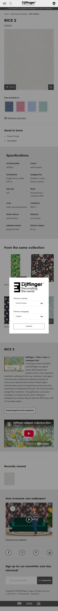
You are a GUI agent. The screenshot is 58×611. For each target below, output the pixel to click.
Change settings (9, 607)
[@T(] (4, 3)
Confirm (29, 326)
